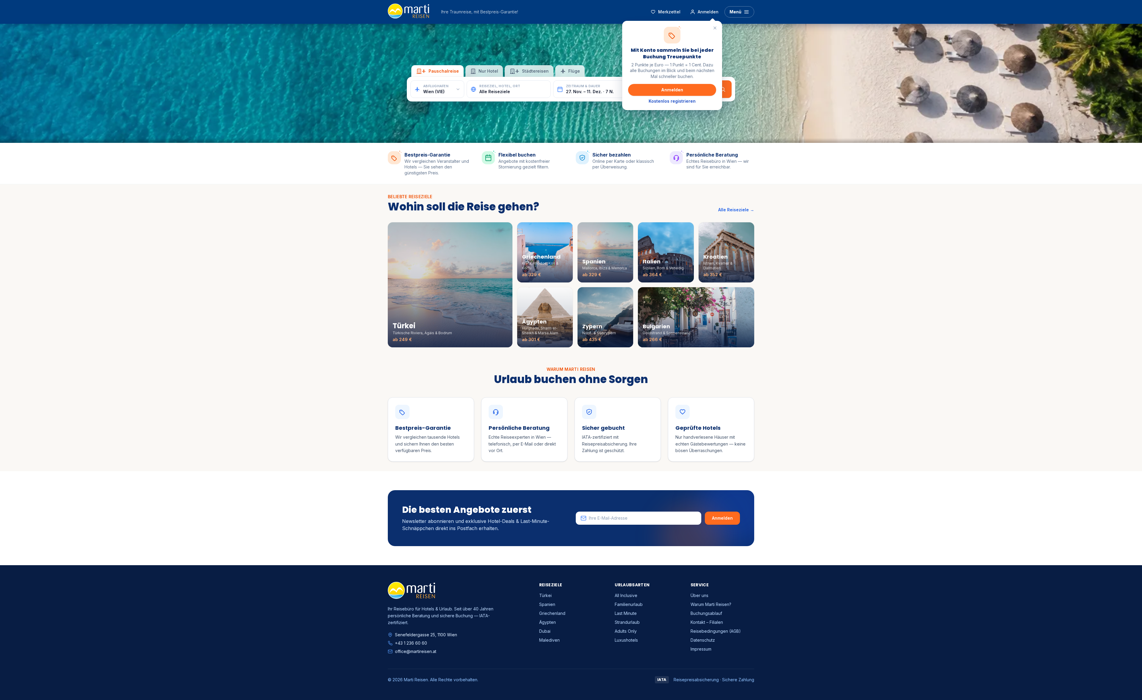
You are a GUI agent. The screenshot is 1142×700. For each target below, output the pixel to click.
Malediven (549, 640)
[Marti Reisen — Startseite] (408, 12)
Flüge (574, 71)
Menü (735, 11)
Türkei (545, 595)
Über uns (699, 595)
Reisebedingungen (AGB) (716, 631)
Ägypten (547, 622)
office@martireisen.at (415, 651)
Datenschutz (703, 640)
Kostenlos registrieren (672, 101)
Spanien (547, 604)
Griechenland (552, 613)
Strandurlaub (627, 622)
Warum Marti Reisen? (711, 604)
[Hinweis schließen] (715, 28)
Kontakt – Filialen (707, 622)
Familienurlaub (629, 604)
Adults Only (626, 631)
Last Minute (626, 613)
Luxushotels (626, 640)
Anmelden (672, 89)
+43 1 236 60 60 (411, 643)
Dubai (544, 631)
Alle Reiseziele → (736, 209)
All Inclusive (626, 595)
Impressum (701, 648)
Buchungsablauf (706, 613)
